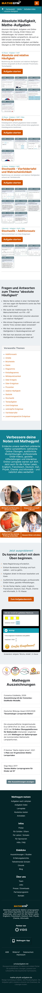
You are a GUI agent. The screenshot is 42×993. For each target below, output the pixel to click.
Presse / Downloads (21, 888)
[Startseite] (2, 9)
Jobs (21, 885)
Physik (36, 916)
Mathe (19, 9)
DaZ (30, 916)
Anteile (8, 358)
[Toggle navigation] (36, 3)
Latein (36, 914)
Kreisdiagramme (12, 372)
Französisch (15, 916)
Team (21, 881)
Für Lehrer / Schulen (21, 835)
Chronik (21, 865)
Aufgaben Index (21, 805)
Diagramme (10, 369)
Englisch (6, 916)
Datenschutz (28, 952)
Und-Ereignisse (11, 405)
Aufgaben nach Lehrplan (21, 801)
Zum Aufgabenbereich (21, 599)
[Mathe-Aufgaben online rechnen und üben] (11, 3)
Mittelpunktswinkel (13, 376)
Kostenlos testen (21, 812)
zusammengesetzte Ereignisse (17, 416)
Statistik (8, 394)
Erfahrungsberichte (21, 858)
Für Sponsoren (21, 839)
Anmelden (21, 816)
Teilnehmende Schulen (21, 862)
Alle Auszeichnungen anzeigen (21, 782)
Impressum (21, 955)
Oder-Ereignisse (11, 383)
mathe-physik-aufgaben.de (21, 977)
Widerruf (15, 952)
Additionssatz (11, 354)
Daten (7, 365)
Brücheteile (10, 361)
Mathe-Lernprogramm (30, 910)
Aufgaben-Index (30, 9)
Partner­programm (21, 892)
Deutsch (24, 916)
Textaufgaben (11, 402)
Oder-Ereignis (11, 380)
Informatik (24, 918)
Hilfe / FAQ (21, 842)
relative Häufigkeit (12, 391)
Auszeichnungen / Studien (21, 854)
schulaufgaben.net (21, 964)
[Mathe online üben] (21, 906)
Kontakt (21, 896)
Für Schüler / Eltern (21, 831)
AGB (7, 952)
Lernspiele (21, 808)
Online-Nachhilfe (14, 912)
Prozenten (9, 387)
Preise (21, 828)
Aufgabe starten (12, 71)
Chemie (16, 918)
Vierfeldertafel (11, 413)
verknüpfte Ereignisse (14, 409)
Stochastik (9, 398)
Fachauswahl (10, 9)
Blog (21, 869)
